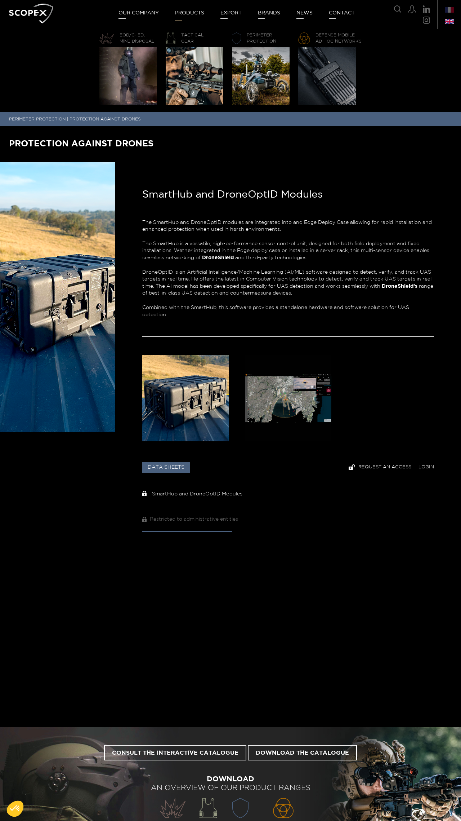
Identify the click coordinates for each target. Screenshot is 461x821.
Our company (138, 13)
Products (189, 13)
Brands (269, 13)
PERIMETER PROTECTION (37, 119)
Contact (342, 13)
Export (231, 13)
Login (426, 467)
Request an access (384, 467)
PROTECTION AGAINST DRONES (105, 119)
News (304, 13)
